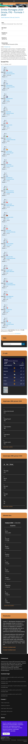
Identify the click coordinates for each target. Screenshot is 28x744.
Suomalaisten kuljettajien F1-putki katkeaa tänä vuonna (14, 686)
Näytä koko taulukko (8, 447)
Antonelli (7, 539)
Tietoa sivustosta (5, 740)
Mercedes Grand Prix (10, 73)
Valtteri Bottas (9, 85)
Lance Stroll (8, 230)
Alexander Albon (9, 257)
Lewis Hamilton (9, 72)
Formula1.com (7, 47)
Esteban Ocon (9, 309)
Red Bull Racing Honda (10, 258)
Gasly (6, 601)
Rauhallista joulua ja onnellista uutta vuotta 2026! (12, 678)
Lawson (7, 577)
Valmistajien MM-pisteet (6, 711)
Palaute (25, 741)
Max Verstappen (9, 283)
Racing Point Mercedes (10, 139)
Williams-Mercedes (10, 205)
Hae (23, 344)
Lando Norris (8, 164)
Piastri (6, 570)
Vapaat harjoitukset (5, 17)
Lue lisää (13, 730)
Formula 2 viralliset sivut (9, 647)
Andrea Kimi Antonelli (9, 411)
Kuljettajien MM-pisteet (6, 708)
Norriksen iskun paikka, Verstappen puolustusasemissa (13, 682)
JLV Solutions (17, 333)
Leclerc (6, 562)
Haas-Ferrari (8, 245)
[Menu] (26, 4)
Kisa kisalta (3, 714)
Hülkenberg (7, 585)
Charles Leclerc (9, 125)
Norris (6, 531)
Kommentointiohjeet (22, 740)
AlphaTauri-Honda (10, 113)
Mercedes (6, 471)
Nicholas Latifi (9, 204)
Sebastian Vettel (9, 217)
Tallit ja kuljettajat (5, 702)
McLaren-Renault (9, 153)
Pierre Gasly (8, 323)
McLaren (6, 486)
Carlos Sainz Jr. (9, 151)
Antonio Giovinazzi (10, 191)
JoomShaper (7, 738)
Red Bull (6, 494)
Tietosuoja (13, 740)
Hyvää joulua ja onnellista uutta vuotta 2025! (11, 690)
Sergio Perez (8, 138)
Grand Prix (17, 17)
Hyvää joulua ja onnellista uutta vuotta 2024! (11, 695)
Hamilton (7, 554)
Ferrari (7, 126)
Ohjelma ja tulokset (5, 705)
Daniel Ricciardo (9, 98)
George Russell (9, 270)
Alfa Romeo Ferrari (10, 179)
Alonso (6, 593)
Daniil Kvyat (8, 112)
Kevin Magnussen (9, 296)
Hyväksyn (6, 733)
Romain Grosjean (9, 243)
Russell (6, 546)
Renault (7, 100)
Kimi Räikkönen (9, 177)
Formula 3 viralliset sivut (9, 650)
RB (4, 502)
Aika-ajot (12, 17)
